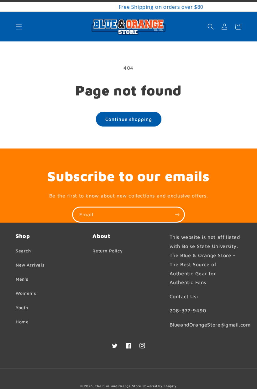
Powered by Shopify (160, 386)
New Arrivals (30, 264)
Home (22, 321)
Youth (22, 307)
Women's (26, 293)
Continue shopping (128, 119)
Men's (22, 279)
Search (23, 250)
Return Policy (107, 250)
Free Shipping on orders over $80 (142, 6)
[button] (19, 27)
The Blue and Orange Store (118, 386)
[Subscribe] (177, 215)
